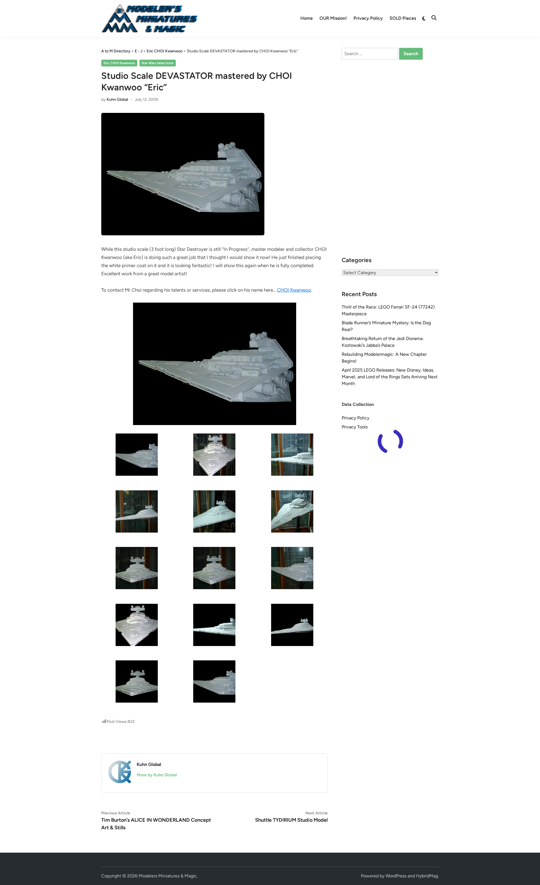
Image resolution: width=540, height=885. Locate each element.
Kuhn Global (117, 99)
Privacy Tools (355, 427)
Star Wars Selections (157, 63)
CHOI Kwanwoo (294, 290)
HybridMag (427, 876)
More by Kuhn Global (157, 774)
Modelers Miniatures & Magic (168, 876)
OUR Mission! (333, 18)
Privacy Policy (368, 18)
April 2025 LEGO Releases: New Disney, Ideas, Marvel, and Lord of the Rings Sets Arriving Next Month (390, 376)
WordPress (396, 876)
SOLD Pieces (403, 18)
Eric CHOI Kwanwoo (119, 63)
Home (306, 18)
